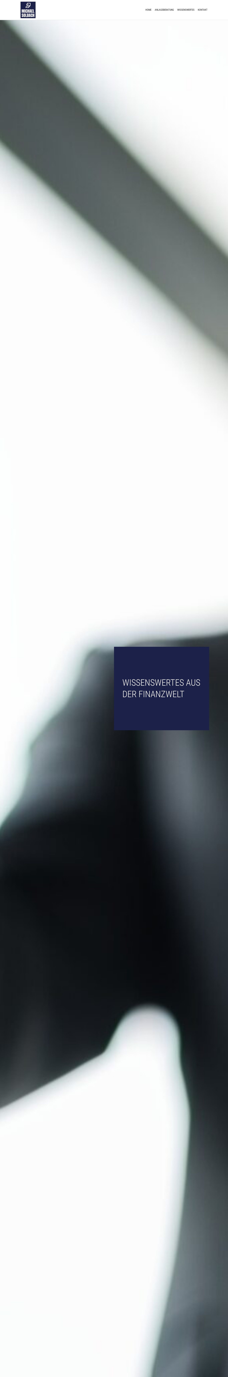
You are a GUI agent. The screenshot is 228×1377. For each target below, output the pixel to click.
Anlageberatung (164, 9)
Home (148, 9)
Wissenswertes (185, 9)
